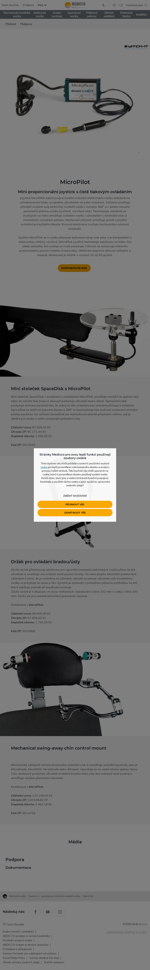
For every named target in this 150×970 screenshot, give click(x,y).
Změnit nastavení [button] (75, 495)
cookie (44, 467)
